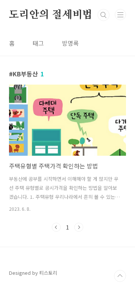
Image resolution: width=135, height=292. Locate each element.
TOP (120, 276)
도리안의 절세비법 (50, 15)
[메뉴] (120, 14)
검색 (103, 15)
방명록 (70, 43)
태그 (38, 43)
